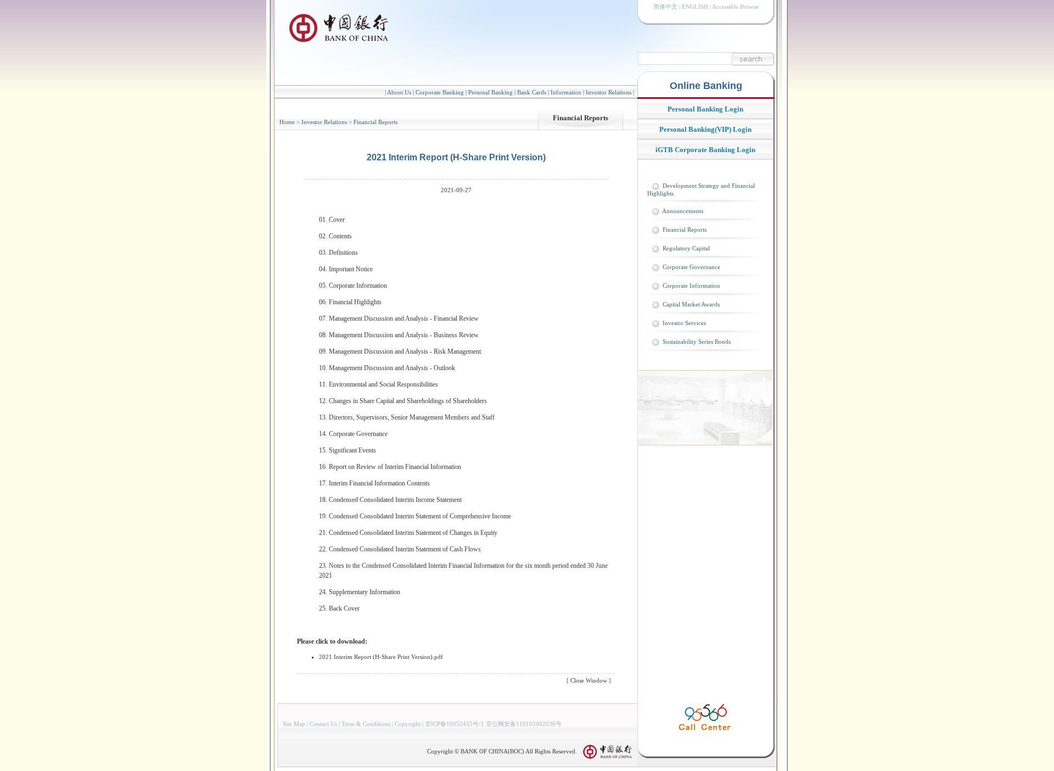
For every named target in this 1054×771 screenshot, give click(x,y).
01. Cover (332, 220)
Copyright (408, 723)
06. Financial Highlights (350, 302)
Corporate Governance (691, 267)
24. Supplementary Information (359, 592)
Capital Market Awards (691, 304)
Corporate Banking (440, 92)
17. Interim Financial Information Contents (374, 483)
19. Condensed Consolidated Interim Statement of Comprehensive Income (415, 516)
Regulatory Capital (686, 248)
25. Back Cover (339, 608)
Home (287, 122)
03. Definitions (338, 252)
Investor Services (684, 323)
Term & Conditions (365, 723)
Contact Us (323, 723)
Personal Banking (490, 92)
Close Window (588, 680)
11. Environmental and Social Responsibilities (378, 384)
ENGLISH (695, 6)
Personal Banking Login (705, 109)
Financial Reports (580, 118)
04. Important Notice (346, 269)
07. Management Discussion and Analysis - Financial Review (399, 318)
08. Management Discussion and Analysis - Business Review (399, 335)
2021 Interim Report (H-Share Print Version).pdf (381, 656)
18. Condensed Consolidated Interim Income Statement (390, 500)
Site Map (294, 723)
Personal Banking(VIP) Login (705, 129)
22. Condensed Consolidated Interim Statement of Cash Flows (400, 549)
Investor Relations (608, 92)
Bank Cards (531, 92)
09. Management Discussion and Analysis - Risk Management (400, 351)
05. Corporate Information (353, 285)
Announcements (682, 211)
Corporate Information (691, 285)
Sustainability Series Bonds (697, 341)
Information (566, 92)
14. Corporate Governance (353, 434)
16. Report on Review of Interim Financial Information (390, 467)
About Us (399, 92)
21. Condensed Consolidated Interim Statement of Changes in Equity (408, 533)
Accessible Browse (735, 6)
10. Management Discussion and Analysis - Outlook (387, 368)
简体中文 (665, 6)
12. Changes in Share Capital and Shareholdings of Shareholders (403, 401)
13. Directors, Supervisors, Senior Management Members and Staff (407, 417)
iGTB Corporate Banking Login (705, 150)
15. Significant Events (347, 450)
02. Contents (335, 236)
